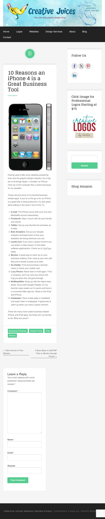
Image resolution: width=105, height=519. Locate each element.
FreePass (47, 248)
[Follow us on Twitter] (81, 66)
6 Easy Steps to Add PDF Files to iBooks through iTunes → (46, 353)
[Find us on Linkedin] (74, 75)
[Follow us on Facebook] (74, 66)
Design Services (54, 31)
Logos (19, 31)
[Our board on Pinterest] (88, 66)
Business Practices (18, 330)
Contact (7, 37)
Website (11, 465)
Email (10, 452)
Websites (34, 31)
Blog (84, 31)
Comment (12, 390)
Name (10, 439)
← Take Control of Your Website (13, 352)
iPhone (12, 335)
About (72, 31)
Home (6, 31)
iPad (48, 330)
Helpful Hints (36, 330)
